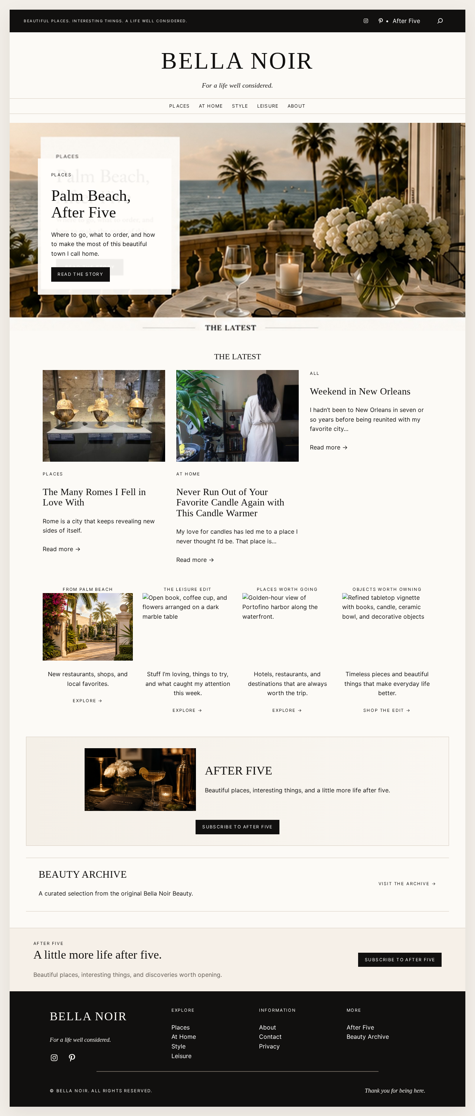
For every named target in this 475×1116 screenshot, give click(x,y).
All (315, 373)
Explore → (88, 700)
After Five (360, 1027)
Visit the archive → (407, 883)
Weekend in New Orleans (360, 391)
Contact (270, 1036)
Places (53, 474)
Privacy (269, 1046)
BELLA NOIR (237, 61)
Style (178, 1046)
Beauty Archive (368, 1036)
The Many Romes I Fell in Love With (94, 497)
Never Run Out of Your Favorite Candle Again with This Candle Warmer (230, 502)
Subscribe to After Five (237, 826)
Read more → (62, 549)
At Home (188, 474)
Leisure (181, 1056)
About (267, 1027)
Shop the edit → (387, 710)
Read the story (80, 274)
